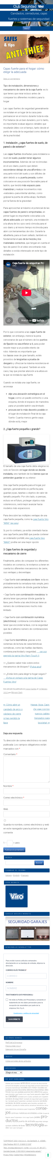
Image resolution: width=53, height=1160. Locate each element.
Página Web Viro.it (13, 1046)
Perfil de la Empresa (14, 1042)
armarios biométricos (13, 1088)
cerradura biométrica (37, 1105)
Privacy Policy (8, 1155)
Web (5, 809)
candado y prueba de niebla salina (17, 1105)
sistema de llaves (18, 1126)
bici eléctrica (36, 1092)
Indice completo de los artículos (18, 1061)
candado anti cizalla (25, 1097)
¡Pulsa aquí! (35, 666)
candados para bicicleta (29, 1103)
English (16, 875)
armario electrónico (41, 1086)
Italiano (9, 875)
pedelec (37, 1117)
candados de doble (13, 1103)
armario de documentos (39, 1083)
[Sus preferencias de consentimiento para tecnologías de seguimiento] (48, 1155)
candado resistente (32, 1101)
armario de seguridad (27, 1086)
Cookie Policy (19, 1155)
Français (25, 875)
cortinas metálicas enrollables (24, 1113)
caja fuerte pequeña (34, 1094)
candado (12, 1096)
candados (43, 1101)
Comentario (10, 754)
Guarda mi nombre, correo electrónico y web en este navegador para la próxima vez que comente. (26, 828)
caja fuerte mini (20, 1094)
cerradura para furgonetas (26, 1109)
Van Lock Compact (15, 1128)
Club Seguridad (25, 6)
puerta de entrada (27, 1121)
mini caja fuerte (28, 1117)
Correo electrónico (13, 797)
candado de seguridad (14, 1099)
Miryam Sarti (16, 692)
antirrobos (25, 1083)
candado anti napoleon (40, 1097)
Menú (26, 29)
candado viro (41, 1103)
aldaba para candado (13, 1083)
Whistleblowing (30, 1155)
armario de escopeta (12, 1086)
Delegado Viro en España (16, 1049)
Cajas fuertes (31, 689)
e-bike (40, 1113)
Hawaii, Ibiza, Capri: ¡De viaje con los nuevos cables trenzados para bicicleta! (40, 713)
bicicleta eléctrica (27, 1090)
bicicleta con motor (29, 1087)
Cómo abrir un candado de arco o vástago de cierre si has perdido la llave (13, 713)
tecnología (34, 1124)
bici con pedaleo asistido (20, 1092)
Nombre (8, 786)
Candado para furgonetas (17, 1101)
